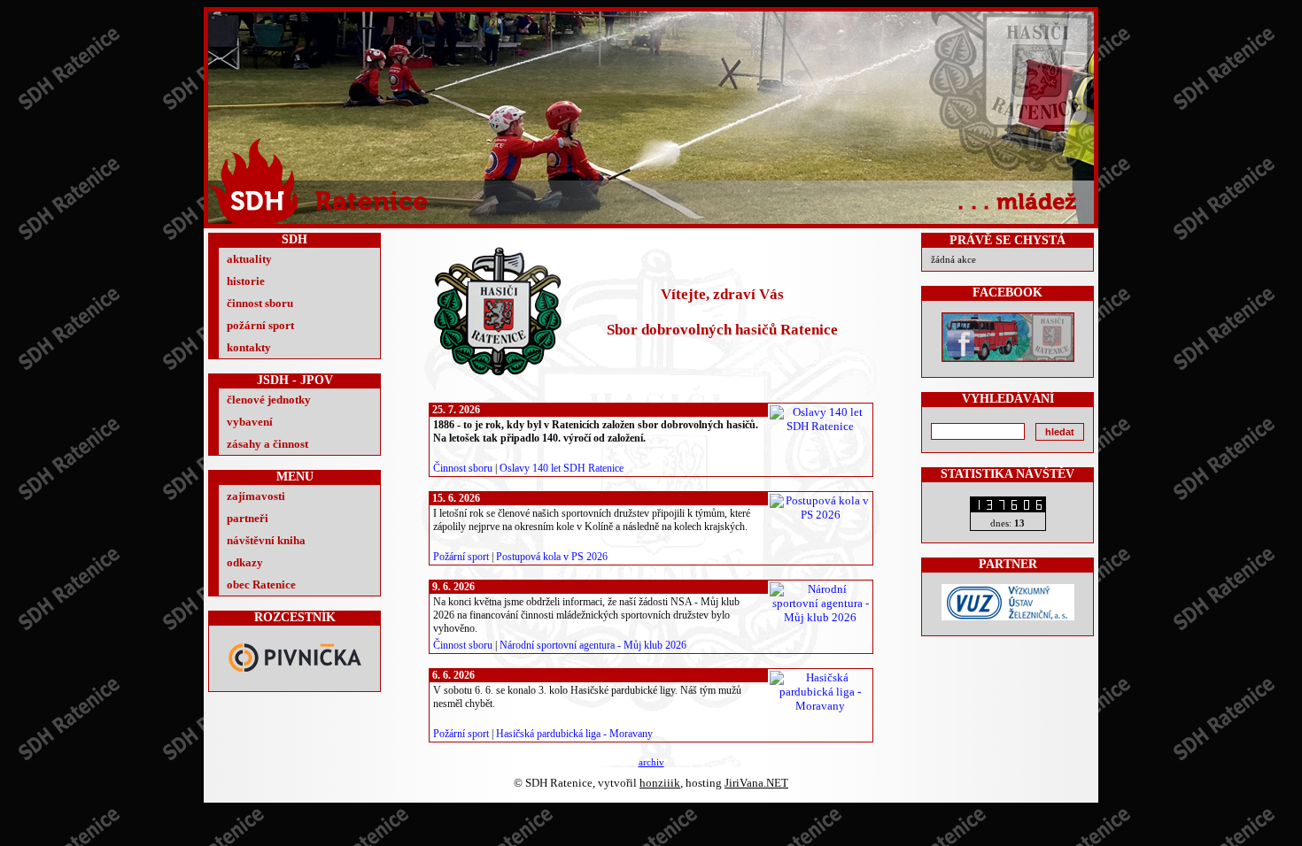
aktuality (249, 258)
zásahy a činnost (267, 443)
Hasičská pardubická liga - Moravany (574, 733)
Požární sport (461, 556)
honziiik (659, 782)
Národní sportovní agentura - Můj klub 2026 (593, 645)
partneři (247, 518)
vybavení (250, 421)
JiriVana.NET (756, 782)
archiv (651, 762)
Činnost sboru (462, 468)
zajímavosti (256, 496)
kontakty (249, 347)
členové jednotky (269, 399)
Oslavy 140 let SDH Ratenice (562, 468)
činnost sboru (260, 303)
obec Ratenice (261, 584)
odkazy (245, 562)
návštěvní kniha (266, 540)
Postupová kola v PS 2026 (552, 556)
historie (246, 281)
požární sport (260, 325)
